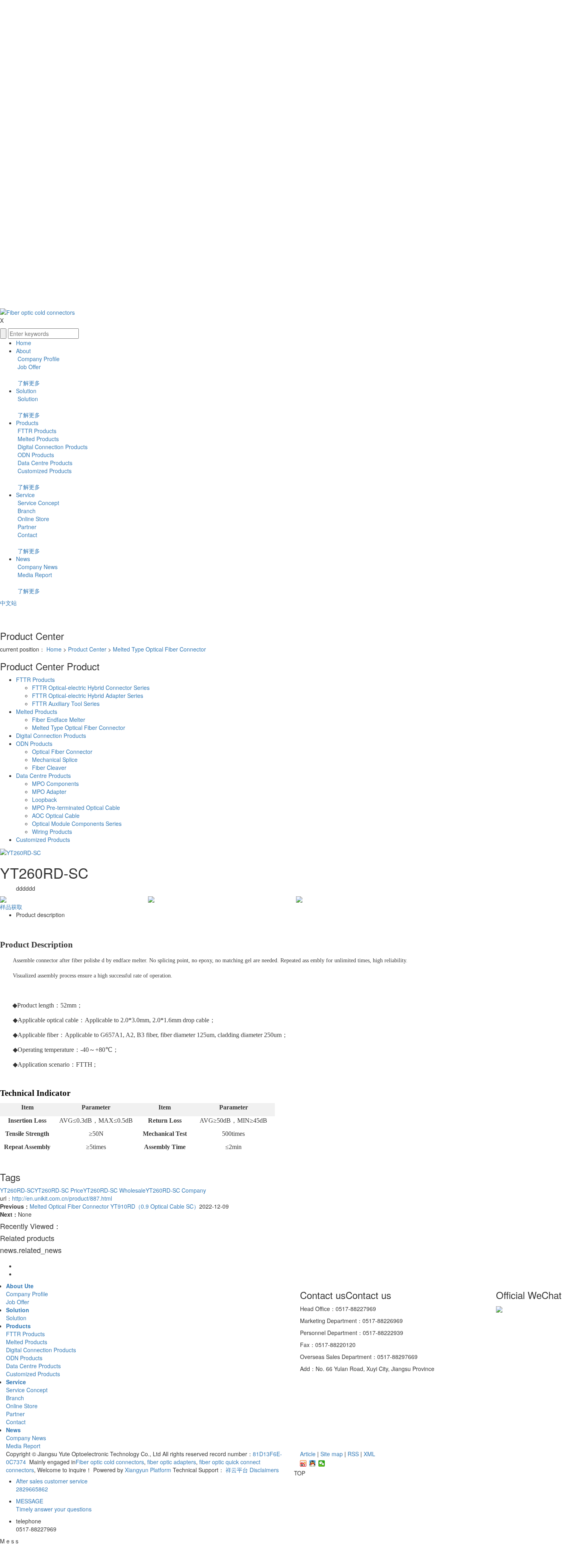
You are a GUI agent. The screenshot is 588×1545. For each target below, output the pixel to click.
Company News (37, 567)
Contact (26, 535)
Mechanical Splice (55, 760)
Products (27, 423)
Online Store (32, 519)
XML (369, 1454)
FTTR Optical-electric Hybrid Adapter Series (87, 696)
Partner (26, 527)
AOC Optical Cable (56, 815)
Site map (331, 1454)
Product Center (87, 649)
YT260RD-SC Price (58, 1190)
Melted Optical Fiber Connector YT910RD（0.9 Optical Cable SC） (114, 1206)
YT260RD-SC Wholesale (114, 1190)
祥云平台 (237, 1470)
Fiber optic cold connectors (110, 1462)
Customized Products (44, 471)
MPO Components (55, 783)
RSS (353, 1454)
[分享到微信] (321, 1463)
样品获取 (11, 907)
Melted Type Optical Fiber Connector (159, 649)
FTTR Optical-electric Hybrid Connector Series (91, 688)
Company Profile (38, 359)
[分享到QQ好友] (312, 1463)
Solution (26, 391)
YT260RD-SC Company (176, 1190)
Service (25, 495)
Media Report (34, 575)
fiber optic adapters (171, 1462)
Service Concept (37, 503)
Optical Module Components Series (77, 823)
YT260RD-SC (17, 1190)
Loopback (44, 799)
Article (308, 1454)
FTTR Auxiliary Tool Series (66, 704)
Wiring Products (52, 831)
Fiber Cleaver (49, 768)
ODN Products (35, 455)
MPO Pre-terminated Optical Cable (76, 807)
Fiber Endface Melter (58, 720)
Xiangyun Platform (148, 1470)
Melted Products (37, 439)
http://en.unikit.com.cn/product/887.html (62, 1198)
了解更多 (29, 383)
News (23, 559)
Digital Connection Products (52, 447)
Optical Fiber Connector (62, 752)
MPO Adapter (49, 791)
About (23, 351)
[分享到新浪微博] (303, 1463)
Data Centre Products (44, 463)
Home (23, 343)
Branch (26, 511)
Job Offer (28, 367)
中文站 (8, 603)
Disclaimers (264, 1470)
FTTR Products (36, 431)
